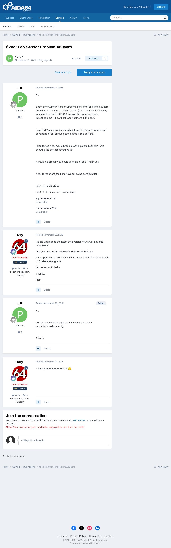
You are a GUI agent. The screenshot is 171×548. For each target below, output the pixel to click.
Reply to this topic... (35, 440)
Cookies (109, 536)
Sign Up (161, 6)
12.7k (17, 268)
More (86, 17)
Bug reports (45, 60)
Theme (61, 536)
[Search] (164, 17)
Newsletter (44, 17)
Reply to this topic (94, 72)
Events (21, 26)
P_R (21, 56)
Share (77, 58)
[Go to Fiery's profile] (19, 246)
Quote (47, 221)
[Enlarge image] (69, 368)
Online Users (48, 26)
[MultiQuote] (38, 222)
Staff (32, 26)
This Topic (151, 17)
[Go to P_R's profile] (9, 58)
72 (26, 268)
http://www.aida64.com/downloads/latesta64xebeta (64, 251)
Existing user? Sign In (136, 7)
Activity (73, 17)
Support (10, 17)
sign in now (79, 420)
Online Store (26, 17)
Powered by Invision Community (85, 543)
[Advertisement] (141, 63)
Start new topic (63, 72)
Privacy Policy (78, 536)
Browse (60, 17)
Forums (7, 26)
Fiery (19, 235)
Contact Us (95, 536)
